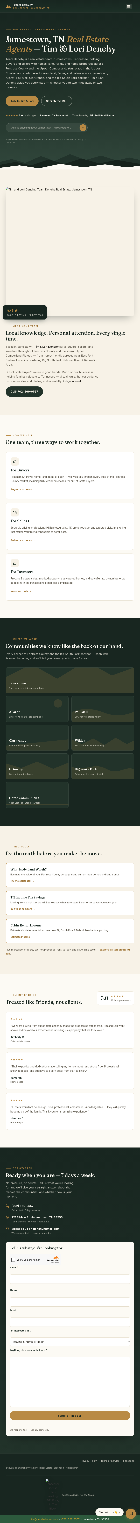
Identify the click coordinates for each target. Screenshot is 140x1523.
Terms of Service (110, 1461)
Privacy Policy (89, 1461)
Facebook (128, 1461)
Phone (13, 1290)
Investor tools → (21, 591)
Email (14, 1310)
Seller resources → (23, 540)
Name (14, 1267)
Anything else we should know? (28, 1350)
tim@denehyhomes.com (44, 1519)
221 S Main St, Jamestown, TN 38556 (37, 1217)
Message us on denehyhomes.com (35, 1228)
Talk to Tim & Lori (22, 101)
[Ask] (83, 127)
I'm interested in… (20, 1331)
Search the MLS (56, 101)
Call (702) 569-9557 (24, 391)
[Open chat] (131, 1514)
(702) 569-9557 (22, 1206)
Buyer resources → (23, 489)
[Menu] (129, 6)
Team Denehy (23, 4)
